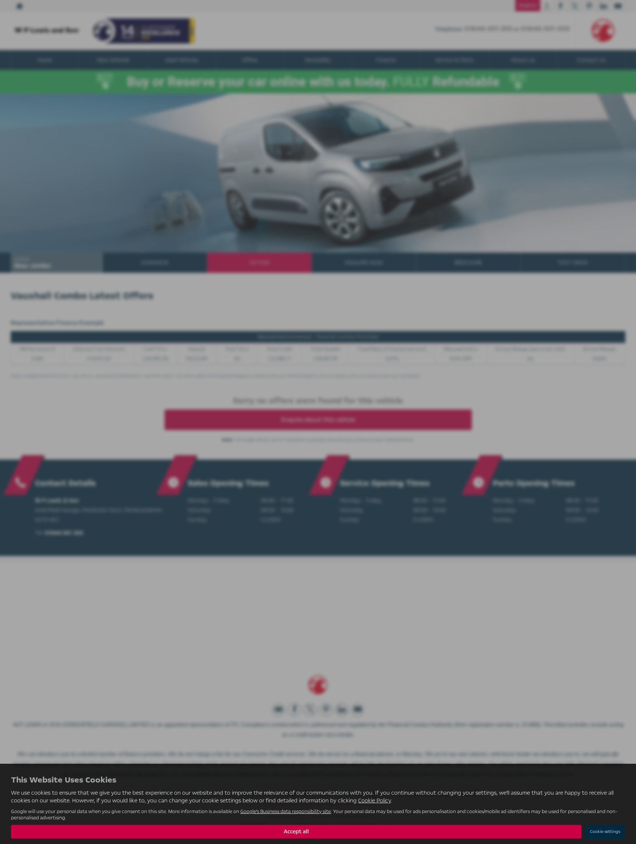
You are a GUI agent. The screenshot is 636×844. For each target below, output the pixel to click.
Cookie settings (605, 831)
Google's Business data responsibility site (285, 811)
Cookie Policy (374, 800)
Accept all (296, 831)
